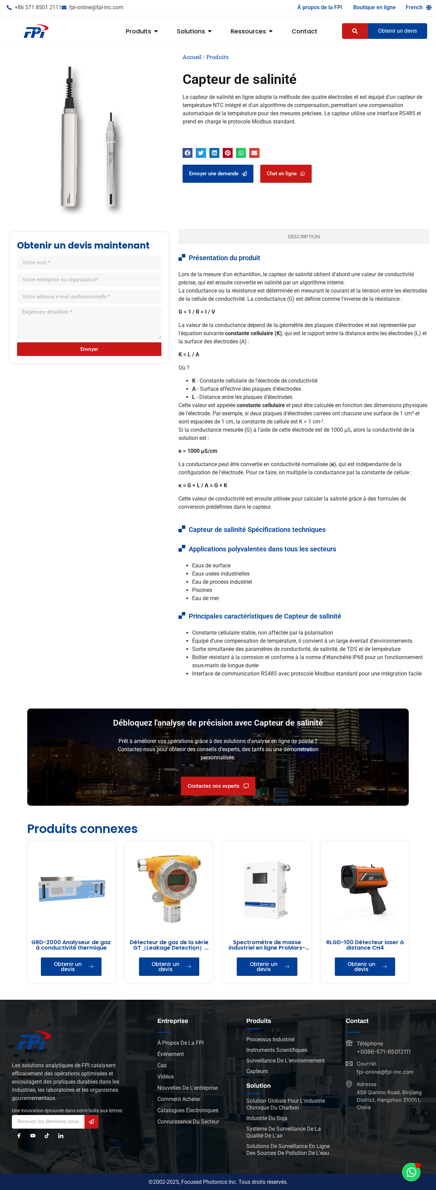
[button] (187, 153)
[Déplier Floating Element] (411, 1172)
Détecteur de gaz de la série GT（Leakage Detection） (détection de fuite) (169, 947)
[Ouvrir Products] (156, 31)
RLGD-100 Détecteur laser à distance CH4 (365, 945)
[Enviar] (91, 1122)
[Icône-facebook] (19, 1136)
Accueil (192, 56)
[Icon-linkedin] (61, 1136)
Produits (217, 56)
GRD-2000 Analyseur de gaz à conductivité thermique (71, 945)
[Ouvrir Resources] (271, 31)
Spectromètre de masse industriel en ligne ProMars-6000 (267, 947)
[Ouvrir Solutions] (210, 31)
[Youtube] (33, 1136)
